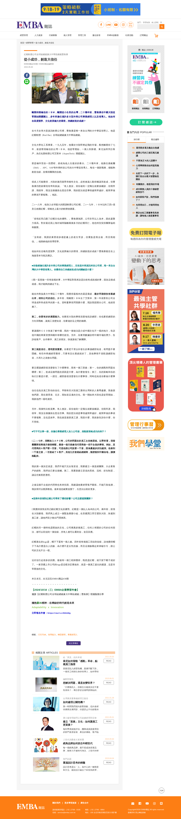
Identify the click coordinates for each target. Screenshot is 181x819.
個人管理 (67, 35)
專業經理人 (73, 635)
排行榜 (137, 139)
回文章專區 (73, 643)
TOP (161, 791)
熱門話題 (67, 759)
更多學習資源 (70, 803)
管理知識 (146, 22)
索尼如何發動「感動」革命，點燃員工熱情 (80, 663)
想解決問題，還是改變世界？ (79, 682)
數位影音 (96, 35)
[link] (59, 613)
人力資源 (38, 35)
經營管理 (24, 35)
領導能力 (52, 635)
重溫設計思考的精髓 (74, 762)
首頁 (22, 43)
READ (108, 661)
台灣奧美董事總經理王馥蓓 (75, 698)
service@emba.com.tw (66, 812)
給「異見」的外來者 (72, 657)
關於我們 (56, 803)
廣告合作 (84, 803)
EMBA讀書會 (113, 35)
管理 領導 (164, 22)
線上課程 (155, 22)
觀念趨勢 (155, 139)
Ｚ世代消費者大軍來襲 (73, 740)
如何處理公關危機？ (74, 702)
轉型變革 (62, 635)
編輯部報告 (68, 679)
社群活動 (129, 35)
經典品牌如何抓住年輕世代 (78, 743)
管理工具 (82, 35)
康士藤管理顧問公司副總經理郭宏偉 (80, 718)
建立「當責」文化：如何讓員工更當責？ (80, 723)
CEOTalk (42, 635)
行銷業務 (53, 35)
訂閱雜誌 (144, 35)
